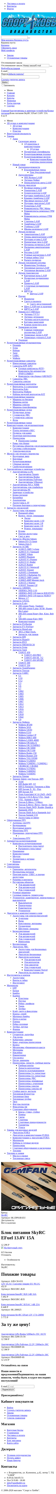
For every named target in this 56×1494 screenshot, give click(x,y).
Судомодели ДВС (21, 415)
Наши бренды (14, 1460)
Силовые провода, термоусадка (28, 895)
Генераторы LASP (33, 190)
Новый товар (19, 164)
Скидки (11, 106)
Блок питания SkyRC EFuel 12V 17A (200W (22, 1315)
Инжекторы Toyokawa (35, 265)
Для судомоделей (26, 890)
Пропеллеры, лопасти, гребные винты (31, 1063)
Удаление (23, 340)
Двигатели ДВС (20, 946)
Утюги (21, 1127)
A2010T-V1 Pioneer (27, 559)
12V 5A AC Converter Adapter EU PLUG (20, 1284)
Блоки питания (20, 495)
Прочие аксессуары (27, 533)
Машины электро (21, 404)
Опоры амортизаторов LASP (38, 237)
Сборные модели (21, 464)
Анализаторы (19, 500)
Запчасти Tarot (20, 650)
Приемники (18, 851)
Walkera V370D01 (27, 768)
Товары (10, 136)
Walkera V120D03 (27, 761)
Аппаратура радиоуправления (21, 841)
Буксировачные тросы (35, 170)
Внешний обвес (26, 513)
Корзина (5, 45)
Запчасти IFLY (20, 642)
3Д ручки (34, 149)
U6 (19, 686)
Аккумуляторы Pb (21, 490)
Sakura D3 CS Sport (27, 541)
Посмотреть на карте (17, 1485)
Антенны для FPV (22, 823)
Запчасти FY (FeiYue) (23, 626)
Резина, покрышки (33, 528)
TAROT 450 (24, 652)
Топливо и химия (15, 1153)
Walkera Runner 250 (27, 755)
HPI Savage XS (25, 792)
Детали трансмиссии (28, 273)
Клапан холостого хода (35, 324)
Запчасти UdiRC (21, 673)
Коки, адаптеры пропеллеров (27, 1042)
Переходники (25, 905)
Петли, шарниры (21, 1060)
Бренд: (4, 1212)
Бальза (16, 990)
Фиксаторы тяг (20, 1107)
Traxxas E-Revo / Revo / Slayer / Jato (35, 805)
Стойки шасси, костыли (24, 1091)
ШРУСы (28, 291)
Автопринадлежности (29, 167)
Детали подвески (26, 231)
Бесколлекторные (21, 931)
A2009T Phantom (26, 557)
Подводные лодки (21, 412)
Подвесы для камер (22, 433)
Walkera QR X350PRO (29, 745)
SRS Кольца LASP (33, 177)
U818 (21, 714)
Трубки (22, 1008)
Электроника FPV (21, 838)
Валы (21, 921)
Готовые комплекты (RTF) (31, 368)
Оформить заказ (9, 48)
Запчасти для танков (28, 634)
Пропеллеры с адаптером (30, 1083)
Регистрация (13, 68)
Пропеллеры (19, 438)
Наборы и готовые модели (26, 1143)
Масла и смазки (20, 1156)
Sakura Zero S (24, 544)
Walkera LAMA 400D (28, 740)
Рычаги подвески (32, 260)
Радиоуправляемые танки (19, 422)
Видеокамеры (19, 825)
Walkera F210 (24, 732)
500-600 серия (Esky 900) (30, 619)
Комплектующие (21, 128)
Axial (20, 781)
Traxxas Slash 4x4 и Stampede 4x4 (34, 812)
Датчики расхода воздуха (36, 319)
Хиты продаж (13, 103)
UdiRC (16, 355)
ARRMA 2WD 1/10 (27, 590)
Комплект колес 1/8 (33, 523)
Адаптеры (23, 918)
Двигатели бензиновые (29, 954)
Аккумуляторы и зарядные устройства (28, 110)
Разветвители (25, 908)
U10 (20, 678)
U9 (19, 719)
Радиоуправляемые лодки (19, 410)
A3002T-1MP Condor (28, 577)
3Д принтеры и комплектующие (32, 145)
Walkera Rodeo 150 (27, 753)
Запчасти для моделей (17, 508)
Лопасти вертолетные (29, 1068)
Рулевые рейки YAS (34, 257)
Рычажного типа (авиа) (29, 848)
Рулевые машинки (22, 892)
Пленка (16, 1021)
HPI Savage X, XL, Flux (29, 789)
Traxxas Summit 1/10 (28, 815)
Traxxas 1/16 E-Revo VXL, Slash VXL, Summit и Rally (33, 798)
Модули (16, 856)
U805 (21, 696)
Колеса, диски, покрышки (31, 515)
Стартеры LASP (32, 221)
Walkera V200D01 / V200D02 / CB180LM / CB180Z (33, 764)
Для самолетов (31, 965)
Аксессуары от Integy (28, 817)
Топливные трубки (22, 1099)
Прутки (22, 1001)
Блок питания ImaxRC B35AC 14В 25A (20, 1304)
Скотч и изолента (32, 301)
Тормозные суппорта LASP (37, 337)
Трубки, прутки (20, 1026)
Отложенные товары (17, 58)
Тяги (15, 1101)
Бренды (10, 98)
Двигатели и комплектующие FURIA (31, 1135)
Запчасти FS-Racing (22, 624)
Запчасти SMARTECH (24, 644)
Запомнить (9, 85)
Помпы (22, 1114)
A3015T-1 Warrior (26, 583)
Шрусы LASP (36, 293)
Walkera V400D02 (27, 771)
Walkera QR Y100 (26, 750)
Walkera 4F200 (25, 724)
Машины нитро (20, 402)
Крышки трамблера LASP (37, 198)
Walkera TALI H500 (27, 758)
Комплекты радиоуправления (27, 843)
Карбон (16, 996)
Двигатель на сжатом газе (31, 972)
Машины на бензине (23, 399)
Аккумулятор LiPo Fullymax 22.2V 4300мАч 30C (25, 1354)
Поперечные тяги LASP (36, 242)
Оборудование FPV (16, 820)
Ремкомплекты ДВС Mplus (37, 208)
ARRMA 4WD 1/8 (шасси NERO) (34, 595)
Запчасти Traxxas (21, 670)
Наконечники (19, 1055)
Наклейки (17, 1052)
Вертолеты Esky (20, 389)
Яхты (15, 420)
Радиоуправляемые (22, 461)
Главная (11, 93)
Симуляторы (13, 864)
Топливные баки (21, 1096)
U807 (21, 701)
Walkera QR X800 (26, 748)
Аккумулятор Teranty (28, 474)
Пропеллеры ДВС (27, 1078)
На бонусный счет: (13, 1247)
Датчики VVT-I (31, 314)
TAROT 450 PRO (32, 655)
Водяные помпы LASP (35, 188)
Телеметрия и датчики (23, 859)
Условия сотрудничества (19, 1455)
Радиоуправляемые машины (20, 397)
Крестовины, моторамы (30, 923)
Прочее (22, 296)
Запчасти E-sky (20, 603)
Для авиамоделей (26, 885)
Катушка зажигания (34, 322)
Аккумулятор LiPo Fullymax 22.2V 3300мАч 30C (25, 1344)
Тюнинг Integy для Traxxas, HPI (28, 779)
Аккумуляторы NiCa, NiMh (26, 484)
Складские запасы (27, 141)
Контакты (12, 6)
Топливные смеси (21, 1158)
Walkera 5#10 (24, 727)
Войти (4, 68)
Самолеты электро (22, 381)
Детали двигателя (27, 185)
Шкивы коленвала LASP (36, 229)
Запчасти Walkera (21, 722)
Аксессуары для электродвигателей (30, 915)
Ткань (21, 1006)
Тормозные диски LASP (36, 335)
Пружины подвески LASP (37, 244)
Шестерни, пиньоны (28, 928)
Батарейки (18, 497)
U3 (19, 683)
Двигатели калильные (29, 957)
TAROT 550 (24, 665)
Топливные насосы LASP (36, 268)
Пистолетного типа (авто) (31, 846)
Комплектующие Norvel (36, 970)
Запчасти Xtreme (21, 776)
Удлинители (24, 910)
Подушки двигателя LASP (37, 203)
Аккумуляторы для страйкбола (28, 487)
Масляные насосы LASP (36, 200)
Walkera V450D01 (27, 774)
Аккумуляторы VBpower (30, 482)
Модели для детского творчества (23, 453)
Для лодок (18, 1037)
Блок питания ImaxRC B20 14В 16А (18, 1294)
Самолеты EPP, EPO (22, 366)
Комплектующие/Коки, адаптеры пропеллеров (41, 160)
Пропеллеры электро (28, 1086)
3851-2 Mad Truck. (27, 632)
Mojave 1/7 (23, 598)
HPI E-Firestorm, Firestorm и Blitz (34, 786)
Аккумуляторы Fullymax (30, 479)
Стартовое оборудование (25, 1109)
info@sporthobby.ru (16, 1483)
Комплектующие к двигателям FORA (31, 1137)
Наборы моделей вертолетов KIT (29, 394)
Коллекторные (20, 944)
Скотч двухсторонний (40, 304)
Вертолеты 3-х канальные (25, 386)
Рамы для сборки (21, 443)
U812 (21, 704)
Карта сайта (13, 1443)
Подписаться (8, 1389)
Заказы (10, 55)
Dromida (17, 345)
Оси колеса (18, 1057)
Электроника (13, 866)
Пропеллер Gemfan (27, 441)
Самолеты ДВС (20, 379)
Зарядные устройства (23, 492)
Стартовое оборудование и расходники (32, 1148)
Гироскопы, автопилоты (24, 869)
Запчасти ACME (21, 546)
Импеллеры (24, 941)
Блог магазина (14, 1440)
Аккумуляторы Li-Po (23, 472)
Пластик (17, 131)
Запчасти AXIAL (21, 601)
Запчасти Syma (20, 647)
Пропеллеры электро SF (30, 1088)
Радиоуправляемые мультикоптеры (24, 342)
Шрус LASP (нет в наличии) (38, 306)
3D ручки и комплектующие (21, 123)
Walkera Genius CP (27, 735)
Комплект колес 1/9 (33, 526)
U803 (21, 694)
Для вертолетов (31, 962)
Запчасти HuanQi (21, 639)
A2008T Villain (25, 554)
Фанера (16, 1029)
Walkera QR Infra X (27, 743)
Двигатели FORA (21, 1132)
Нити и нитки (19, 1019)
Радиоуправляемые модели (37, 157)
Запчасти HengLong (22, 629)
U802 (21, 691)
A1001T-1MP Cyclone (28, 549)
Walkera (16, 358)
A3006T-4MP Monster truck (31, 580)
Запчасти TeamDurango (24, 668)
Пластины (23, 998)
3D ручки (17, 126)
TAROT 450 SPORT (34, 660)
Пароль (4, 74)
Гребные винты (26, 1065)
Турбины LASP (31, 226)
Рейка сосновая (20, 1024)
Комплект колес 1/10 (34, 521)
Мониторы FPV (20, 830)
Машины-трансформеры (25, 407)
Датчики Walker (32, 180)
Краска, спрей (19, 1014)
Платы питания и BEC (24, 430)
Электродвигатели (22, 451)
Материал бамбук (21, 1016)
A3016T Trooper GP (27, 585)
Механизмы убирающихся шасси (29, 1047)
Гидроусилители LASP (35, 193)
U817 (21, 712)
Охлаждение (24, 926)
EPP (15, 988)
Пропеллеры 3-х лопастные (31, 1073)
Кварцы (16, 861)
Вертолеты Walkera (22, 391)
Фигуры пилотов (21, 1104)
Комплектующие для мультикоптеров (25, 425)
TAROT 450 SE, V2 (33, 657)
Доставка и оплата (16, 3)
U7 (19, 688)
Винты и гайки (20, 980)
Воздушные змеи (21, 456)
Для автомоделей (26, 887)
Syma (15, 348)
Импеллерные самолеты (24, 363)
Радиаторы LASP (32, 206)
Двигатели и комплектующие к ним (24, 913)
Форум (10, 8)
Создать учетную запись (13, 79)
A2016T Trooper (26, 570)
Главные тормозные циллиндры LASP (34, 331)
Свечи (21, 1117)
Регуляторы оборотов (23, 882)
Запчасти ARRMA (22, 588)
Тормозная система (27, 327)
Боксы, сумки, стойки (29, 1112)
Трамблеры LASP (32, 224)
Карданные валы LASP (35, 275)
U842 (21, 717)
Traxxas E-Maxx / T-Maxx (30, 802)
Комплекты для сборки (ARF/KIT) (35, 376)
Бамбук (16, 993)
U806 (21, 699)
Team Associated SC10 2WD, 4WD (34, 794)
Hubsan (16, 350)
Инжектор (29, 299)
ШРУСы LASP (31, 309)
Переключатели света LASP (38, 182)
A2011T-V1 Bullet (26, 562)
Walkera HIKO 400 (27, 737)
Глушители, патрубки (23, 1034)
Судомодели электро (23, 417)
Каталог (11, 95)
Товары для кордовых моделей (22, 1130)
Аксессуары (18, 977)
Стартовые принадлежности (32, 1122)
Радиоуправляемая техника (37, 154)
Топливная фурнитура (23, 1094)
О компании (13, 1432)
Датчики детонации (34, 317)
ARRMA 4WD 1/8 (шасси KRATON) (36, 593)
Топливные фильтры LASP (37, 270)
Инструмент (19, 983)
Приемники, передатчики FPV (28, 833)
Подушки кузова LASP (35, 239)
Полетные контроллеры (24, 435)
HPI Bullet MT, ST (27, 784)
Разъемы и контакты (23, 879)
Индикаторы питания (23, 872)
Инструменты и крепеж (18, 975)
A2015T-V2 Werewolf (28, 567)
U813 (21, 706)
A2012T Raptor (25, 564)
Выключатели (25, 903)
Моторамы (18, 1050)
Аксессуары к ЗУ (21, 502)
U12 (20, 681)
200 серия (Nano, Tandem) (30, 606)
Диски (27, 518)
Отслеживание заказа (11, 65)
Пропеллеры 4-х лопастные (31, 1076)
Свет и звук (24, 536)
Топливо (17, 1150)
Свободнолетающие (22, 466)
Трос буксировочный (40, 172)
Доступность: (7, 1220)
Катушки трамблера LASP (37, 195)
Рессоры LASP (31, 252)
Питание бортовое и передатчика (29, 505)
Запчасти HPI (19, 637)
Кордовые (17, 459)
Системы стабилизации (24, 448)
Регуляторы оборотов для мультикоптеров (33, 446)
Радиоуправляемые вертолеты (21, 384)
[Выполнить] (51, 66)
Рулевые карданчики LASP (37, 255)
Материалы (12, 985)
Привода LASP (31, 283)
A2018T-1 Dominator (28, 572)
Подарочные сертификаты (37, 151)
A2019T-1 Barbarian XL (29, 575)
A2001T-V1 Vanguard (28, 552)
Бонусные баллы (15, 1430)
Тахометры (23, 1125)
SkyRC (4, 1215)
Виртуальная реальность (19, 133)
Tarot (15, 353)
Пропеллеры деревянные (30, 1081)
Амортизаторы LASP (34, 234)
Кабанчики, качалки (22, 1039)
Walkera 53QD (25, 730)
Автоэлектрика (25, 175)
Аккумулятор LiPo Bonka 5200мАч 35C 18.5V (23, 1334)
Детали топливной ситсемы (32, 262)
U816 (21, 709)
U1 (19, 675)
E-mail (4, 71)
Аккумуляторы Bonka (29, 477)
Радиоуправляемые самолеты (21, 361)
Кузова (21, 531)
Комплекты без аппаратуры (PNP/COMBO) (31, 372)
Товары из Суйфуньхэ (29, 311)
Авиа (15, 139)
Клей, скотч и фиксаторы (25, 1011)
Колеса (16, 1045)
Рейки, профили (26, 1003)
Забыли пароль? (16, 74)
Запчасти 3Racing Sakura (25, 539)
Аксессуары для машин (24, 510)
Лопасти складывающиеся (31, 1070)
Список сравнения (16, 1418)
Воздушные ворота (22, 828)
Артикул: (5, 1218)
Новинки (11, 100)
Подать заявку (14, 1458)
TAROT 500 (24, 663)
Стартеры (23, 1119)
